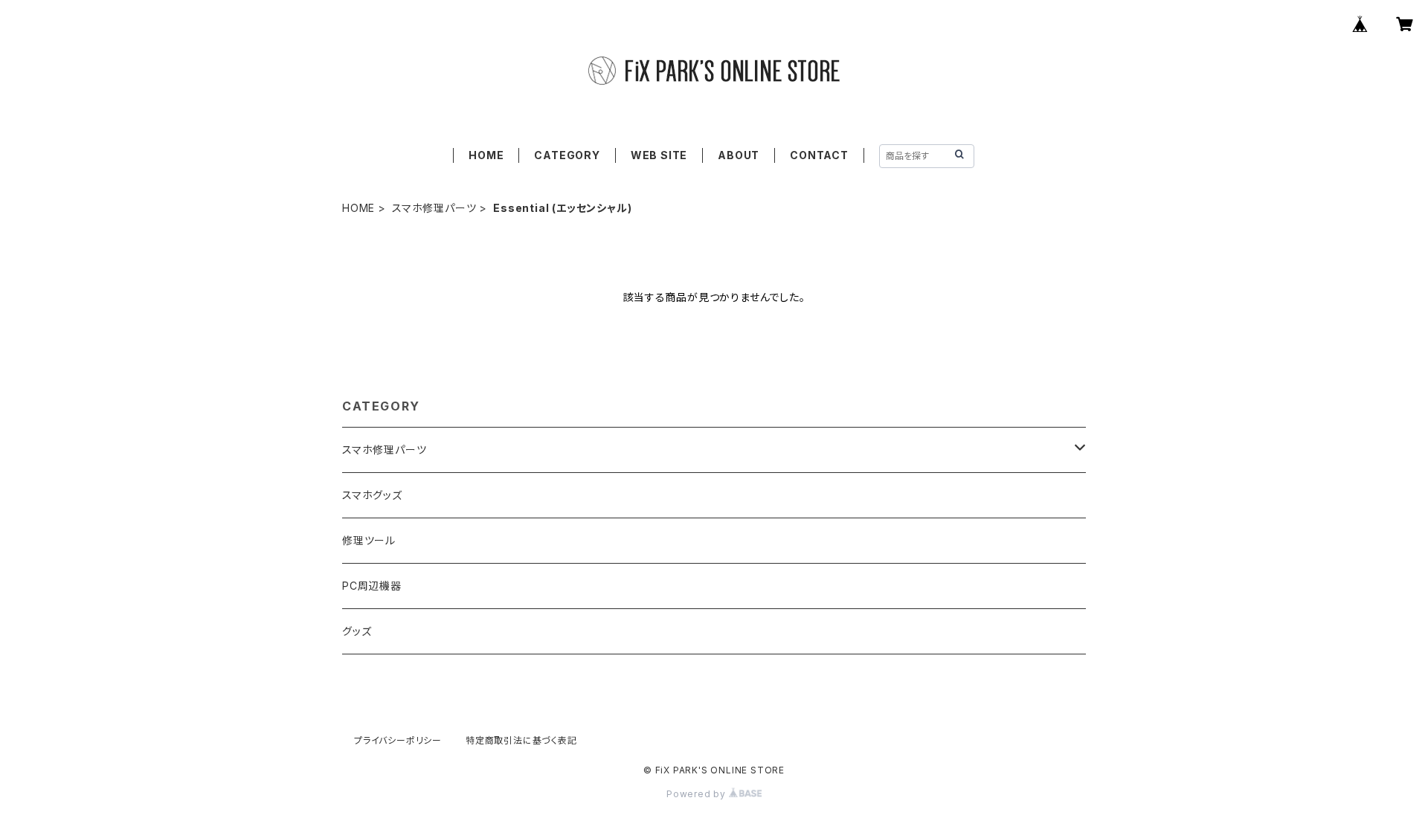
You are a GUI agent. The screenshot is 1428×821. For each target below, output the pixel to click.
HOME (486, 155)
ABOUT (738, 155)
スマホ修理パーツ (434, 208)
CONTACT (819, 155)
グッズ (356, 631)
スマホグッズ (372, 495)
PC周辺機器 (372, 585)
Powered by (697, 793)
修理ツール (369, 540)
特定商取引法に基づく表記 (521, 740)
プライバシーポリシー (398, 740)
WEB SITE (659, 155)
